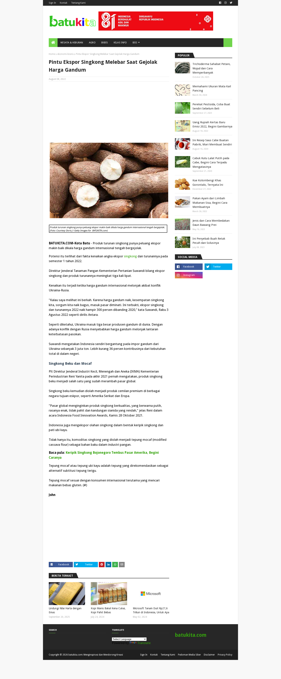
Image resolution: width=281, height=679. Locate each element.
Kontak (63, 3)
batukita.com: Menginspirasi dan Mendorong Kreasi (95, 654)
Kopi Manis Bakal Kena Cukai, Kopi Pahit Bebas (108, 610)
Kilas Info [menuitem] (120, 42)
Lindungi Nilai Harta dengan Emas (65, 610)
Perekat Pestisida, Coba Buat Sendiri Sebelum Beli (211, 106)
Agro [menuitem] (92, 42)
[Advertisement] (109, 112)
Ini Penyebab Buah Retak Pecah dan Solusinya (208, 241)
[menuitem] (53, 42)
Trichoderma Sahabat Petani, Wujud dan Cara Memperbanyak (211, 68)
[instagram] (225, 3)
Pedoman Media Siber (189, 654)
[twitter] (230, 3)
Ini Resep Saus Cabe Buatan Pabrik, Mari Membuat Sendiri (212, 142)
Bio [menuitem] (135, 42)
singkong (130, 256)
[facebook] (220, 3)
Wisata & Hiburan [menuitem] (71, 42)
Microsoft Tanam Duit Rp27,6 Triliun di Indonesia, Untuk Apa (151, 610)
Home (52, 54)
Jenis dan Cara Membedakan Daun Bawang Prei (211, 223)
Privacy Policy (225, 654)
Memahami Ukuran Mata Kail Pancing (211, 88)
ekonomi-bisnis (65, 54)
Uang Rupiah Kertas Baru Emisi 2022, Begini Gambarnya (212, 124)
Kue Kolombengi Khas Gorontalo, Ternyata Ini (207, 182)
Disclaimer (209, 654)
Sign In (52, 3)
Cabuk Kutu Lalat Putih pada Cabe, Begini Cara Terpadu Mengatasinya (210, 162)
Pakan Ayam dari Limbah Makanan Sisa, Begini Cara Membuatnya (209, 203)
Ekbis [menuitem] (104, 42)
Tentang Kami (78, 3)
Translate (144, 643)
